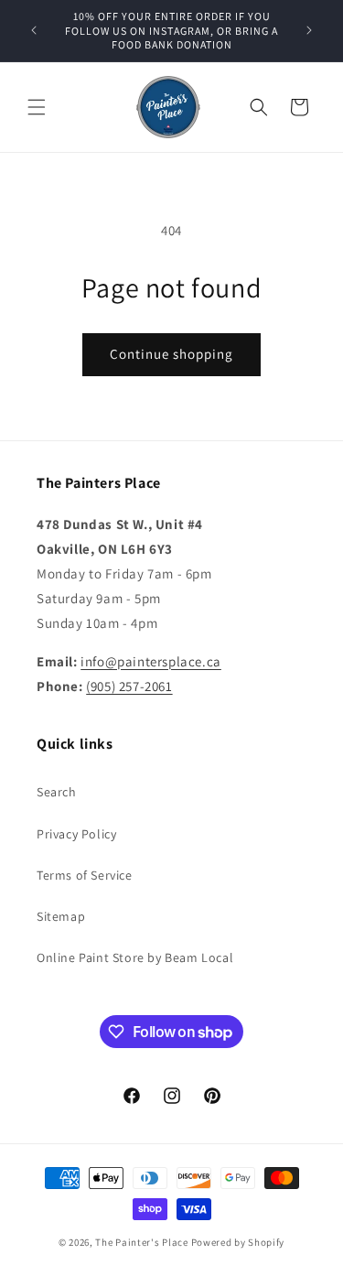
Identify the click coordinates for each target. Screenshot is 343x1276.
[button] (36, 107)
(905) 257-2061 (129, 686)
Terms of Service (85, 875)
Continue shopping (171, 353)
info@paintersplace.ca (150, 661)
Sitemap (61, 916)
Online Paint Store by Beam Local (135, 957)
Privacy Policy (76, 834)
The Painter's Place (141, 1242)
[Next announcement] (309, 30)
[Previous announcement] (34, 30)
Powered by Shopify (238, 1242)
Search (57, 792)
